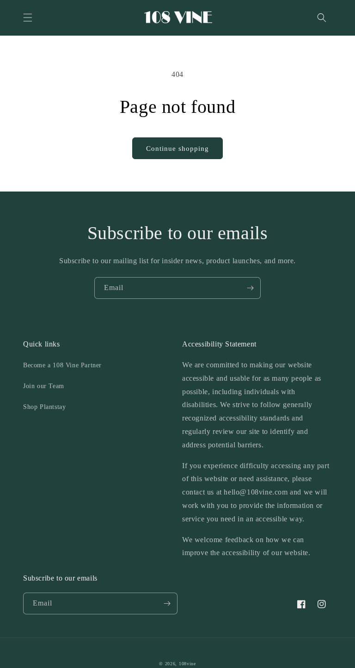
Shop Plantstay (44, 406)
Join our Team (43, 386)
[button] (28, 17)
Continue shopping (177, 148)
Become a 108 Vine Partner (62, 365)
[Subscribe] (250, 288)
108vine (187, 663)
